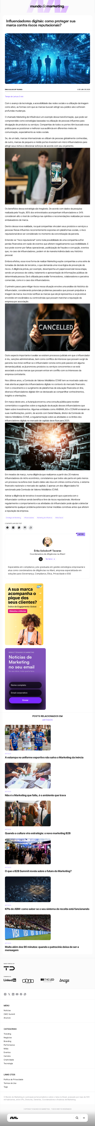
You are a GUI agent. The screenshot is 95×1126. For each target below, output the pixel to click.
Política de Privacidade (13, 1079)
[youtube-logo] (17, 994)
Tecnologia (8, 1063)
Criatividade (9, 1060)
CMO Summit (9, 1014)
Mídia (6, 1048)
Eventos (7, 1052)
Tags (6, 1087)
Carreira (7, 1056)
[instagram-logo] (5, 994)
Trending (7, 1034)
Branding (7, 1041)
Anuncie (7, 1018)
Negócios (8, 1037)
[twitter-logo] (9, 994)
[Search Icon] (77, 1118)
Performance (9, 1045)
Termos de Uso (10, 1083)
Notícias (7, 1010)
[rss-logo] (21, 994)
